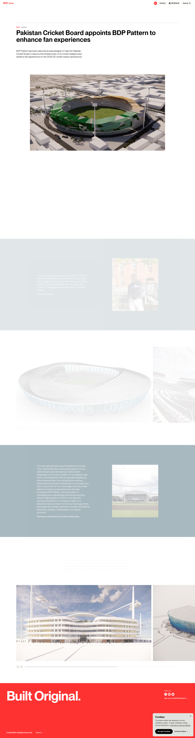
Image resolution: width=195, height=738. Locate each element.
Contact (162, 3)
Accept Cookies (164, 731)
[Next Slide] (21, 428)
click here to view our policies (180, 725)
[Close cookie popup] (190, 716)
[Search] (190, 3)
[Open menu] (155, 3)
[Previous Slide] (18, 428)
